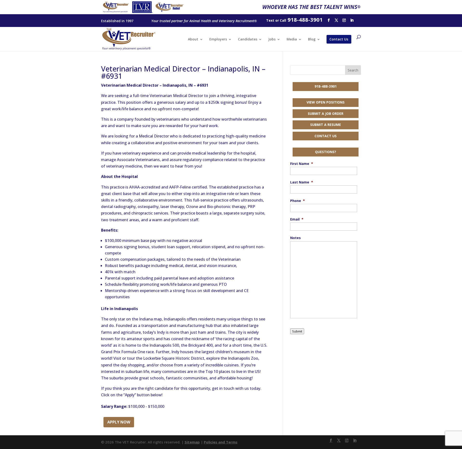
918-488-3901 (325, 86)
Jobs (272, 39)
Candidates (247, 39)
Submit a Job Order (325, 113)
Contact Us (338, 39)
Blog (311, 39)
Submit (297, 331)
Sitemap (192, 442)
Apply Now (118, 422)
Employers (218, 39)
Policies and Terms (220, 442)
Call (283, 20)
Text (270, 20)
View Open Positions (326, 102)
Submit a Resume (325, 124)
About (193, 39)
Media (292, 39)
